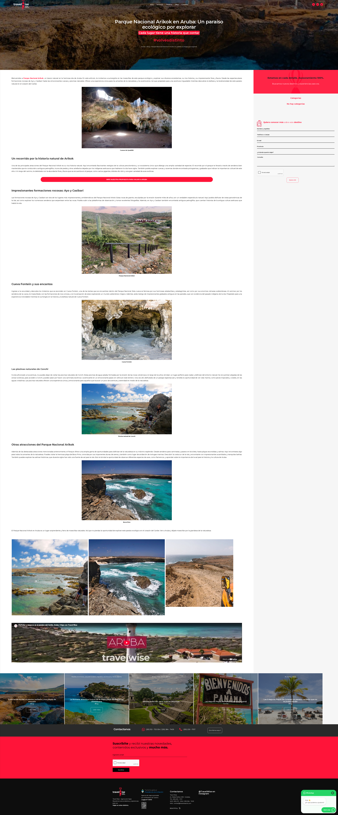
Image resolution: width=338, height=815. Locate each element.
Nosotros (160, 4)
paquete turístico (90, 677)
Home (143, 46)
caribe (35, 677)
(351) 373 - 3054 (178, 801)
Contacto (184, 4)
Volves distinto (117, 677)
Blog (176, 4)
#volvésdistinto (169, 40)
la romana (80, 677)
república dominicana (104, 677)
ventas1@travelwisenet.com (182, 803)
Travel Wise (156, 677)
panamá (228, 677)
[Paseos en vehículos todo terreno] (199, 606)
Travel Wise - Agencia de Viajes (122, 799)
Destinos (169, 4)
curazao (288, 677)
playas (294, 677)
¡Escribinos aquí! (215, 730)
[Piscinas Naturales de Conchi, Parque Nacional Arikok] (50, 615)
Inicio (152, 4)
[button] (332, 792)
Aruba (30, 677)
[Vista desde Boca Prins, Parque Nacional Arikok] (127, 615)
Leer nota (32, 710)
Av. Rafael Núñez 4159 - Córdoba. (180, 797)
